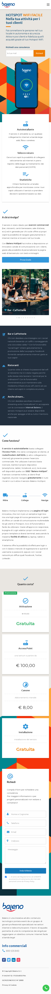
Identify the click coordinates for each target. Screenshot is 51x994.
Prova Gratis (25, 260)
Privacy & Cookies (9, 985)
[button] (17, 318)
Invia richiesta (26, 870)
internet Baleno (33, 407)
